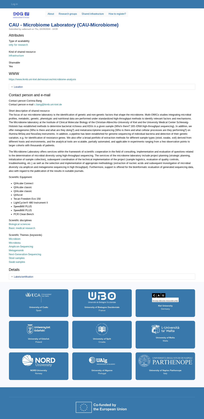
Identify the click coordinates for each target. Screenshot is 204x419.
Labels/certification (23, 276)
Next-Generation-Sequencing (25, 254)
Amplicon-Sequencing (21, 246)
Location (18, 86)
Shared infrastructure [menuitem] (93, 14)
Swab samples (17, 261)
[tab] (102, 87)
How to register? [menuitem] (117, 14)
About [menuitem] (51, 14)
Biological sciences (19, 224)
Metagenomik (16, 250)
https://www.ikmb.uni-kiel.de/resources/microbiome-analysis (42, 79)
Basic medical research (22, 228)
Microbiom (14, 238)
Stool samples (17, 257)
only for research (18, 44)
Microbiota (14, 242)
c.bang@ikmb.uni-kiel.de (48, 104)
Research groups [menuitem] (68, 14)
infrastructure (16, 55)
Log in (14, 4)
